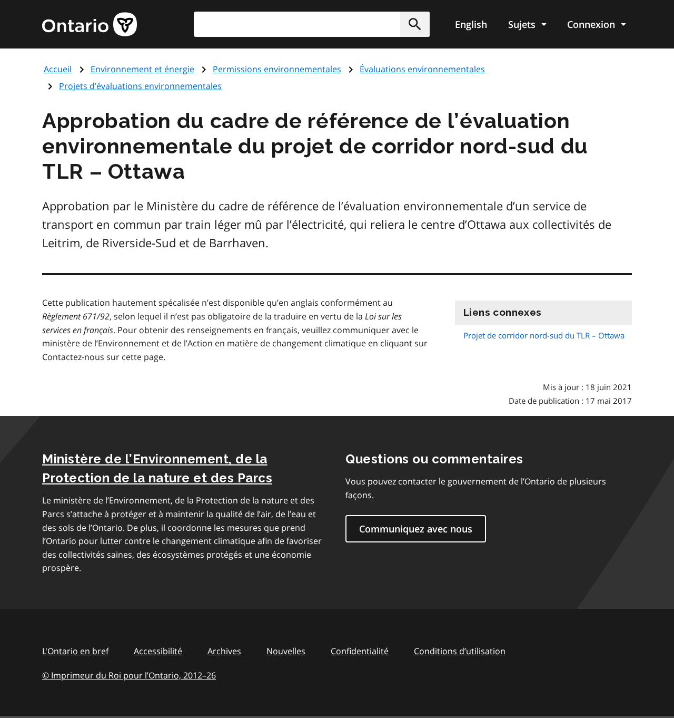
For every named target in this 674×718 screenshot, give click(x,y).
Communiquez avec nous (415, 528)
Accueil (58, 69)
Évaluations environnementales (422, 69)
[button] (415, 24)
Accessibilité (158, 651)
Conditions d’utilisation (460, 651)
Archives (224, 651)
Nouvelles (285, 651)
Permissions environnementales (277, 69)
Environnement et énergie (142, 69)
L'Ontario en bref (75, 651)
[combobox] (312, 24)
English (471, 24)
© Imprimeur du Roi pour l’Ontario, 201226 (129, 675)
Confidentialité (360, 651)
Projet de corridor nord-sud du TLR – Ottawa (544, 335)
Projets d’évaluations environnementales (140, 86)
